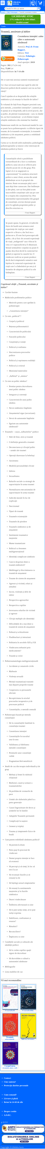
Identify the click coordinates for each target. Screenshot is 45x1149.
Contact (7, 1078)
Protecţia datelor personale (16, 1085)
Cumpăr (9, 59)
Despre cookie (10, 1111)
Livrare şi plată (11, 1098)
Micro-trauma (27, 1039)
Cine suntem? (10, 1082)
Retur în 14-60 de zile (13, 1102)
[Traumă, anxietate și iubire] (6, 50)
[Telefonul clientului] (33, 3)
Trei (27, 53)
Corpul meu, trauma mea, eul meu (10, 1068)
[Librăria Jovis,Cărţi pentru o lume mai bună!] (9, 3)
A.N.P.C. (7, 1115)
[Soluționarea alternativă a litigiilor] (23, 1133)
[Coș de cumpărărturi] (40, 3)
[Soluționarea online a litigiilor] (23, 1143)
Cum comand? (10, 1095)
